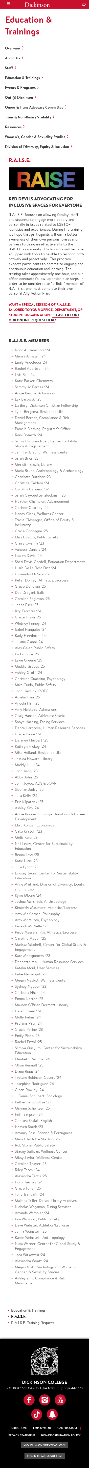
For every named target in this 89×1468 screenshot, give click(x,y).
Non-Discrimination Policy (61, 1435)
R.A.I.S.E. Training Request (32, 1322)
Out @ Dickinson (19, 97)
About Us (12, 58)
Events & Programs (20, 87)
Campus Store (67, 1428)
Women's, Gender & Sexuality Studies (35, 136)
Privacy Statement (21, 1435)
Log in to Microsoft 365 (44, 1456)
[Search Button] (83, 5)
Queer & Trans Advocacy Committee (34, 107)
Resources (13, 127)
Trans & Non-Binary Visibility (28, 117)
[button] (29, 1399)
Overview (13, 48)
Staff (9, 67)
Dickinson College (37, 4)
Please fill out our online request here (44, 317)
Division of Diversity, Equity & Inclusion (37, 146)
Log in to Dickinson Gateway (44, 1445)
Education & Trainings (28, 25)
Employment (42, 1428)
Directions (19, 1428)
